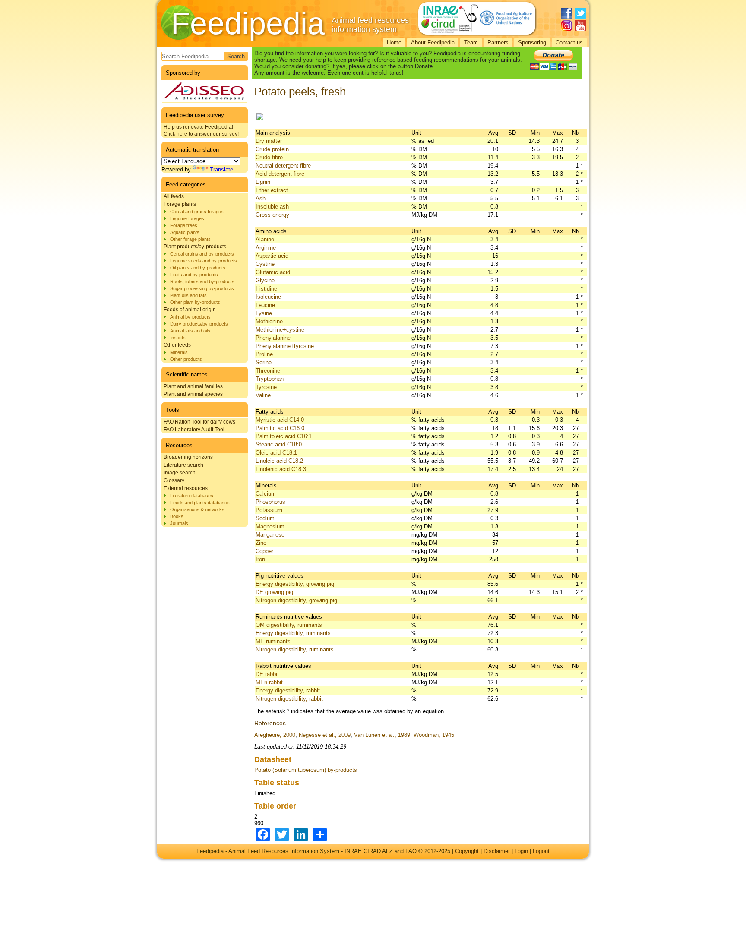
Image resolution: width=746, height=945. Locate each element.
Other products (186, 359)
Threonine (268, 370)
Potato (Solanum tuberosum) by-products (305, 770)
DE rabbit (267, 674)
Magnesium (270, 526)
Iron (260, 559)
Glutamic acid (273, 272)
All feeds (174, 196)
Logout (541, 851)
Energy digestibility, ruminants (293, 633)
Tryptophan (270, 379)
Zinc (261, 543)
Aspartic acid (272, 256)
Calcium (266, 493)
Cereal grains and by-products (202, 253)
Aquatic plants (184, 232)
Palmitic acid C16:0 (280, 428)
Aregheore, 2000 (274, 735)
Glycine (265, 280)
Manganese (270, 534)
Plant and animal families (193, 386)
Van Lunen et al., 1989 (382, 735)
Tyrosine (266, 387)
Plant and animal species (193, 394)
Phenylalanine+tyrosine (285, 346)
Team (471, 42)
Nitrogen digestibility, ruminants (295, 649)
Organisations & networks (197, 509)
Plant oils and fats (188, 295)
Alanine (265, 239)
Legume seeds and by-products (203, 260)
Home (394, 42)
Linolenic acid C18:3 (281, 469)
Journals (179, 523)
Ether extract (272, 190)
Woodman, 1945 (434, 735)
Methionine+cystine (280, 329)
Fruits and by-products (194, 274)
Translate (221, 169)
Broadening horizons (188, 457)
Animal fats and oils (190, 330)
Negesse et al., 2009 (325, 735)
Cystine (265, 264)
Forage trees (183, 225)
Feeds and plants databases (200, 502)
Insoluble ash (272, 206)
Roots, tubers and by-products (202, 281)
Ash (261, 198)
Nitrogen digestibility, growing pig (296, 600)
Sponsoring (532, 42)
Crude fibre (269, 157)
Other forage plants (190, 239)
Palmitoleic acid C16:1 (284, 436)
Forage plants (180, 204)
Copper (264, 551)
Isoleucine (268, 297)
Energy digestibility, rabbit (288, 690)
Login (521, 851)
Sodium (265, 518)
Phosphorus (270, 502)
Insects (178, 337)
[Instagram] (566, 25)
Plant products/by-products (195, 246)
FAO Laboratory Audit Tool (194, 430)
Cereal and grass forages (197, 211)
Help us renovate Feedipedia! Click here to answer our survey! (201, 130)
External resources (186, 488)
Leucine (265, 305)
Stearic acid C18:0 (279, 444)
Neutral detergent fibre (283, 165)
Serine (264, 362)
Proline (264, 354)
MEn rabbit (269, 682)
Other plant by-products (195, 302)
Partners (498, 42)
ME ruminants (273, 641)
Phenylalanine (273, 338)
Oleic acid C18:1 (276, 452)
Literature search (183, 465)
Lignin (263, 182)
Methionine (269, 321)
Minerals (179, 352)
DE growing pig (274, 592)
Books (176, 516)
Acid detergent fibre (280, 174)
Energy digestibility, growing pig (295, 584)
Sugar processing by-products (202, 288)
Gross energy (272, 215)
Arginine (266, 247)
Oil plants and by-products (197, 267)
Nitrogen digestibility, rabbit (289, 698)
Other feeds (177, 345)
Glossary (174, 480)
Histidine (266, 288)
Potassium (269, 510)
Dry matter (269, 141)
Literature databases (191, 495)
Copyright (467, 851)
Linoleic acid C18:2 (279, 461)
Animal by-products (190, 316)
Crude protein (272, 149)
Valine (263, 395)
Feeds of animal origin (190, 310)
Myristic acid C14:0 (280, 420)
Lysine (264, 313)
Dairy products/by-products (199, 323)
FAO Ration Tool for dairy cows (199, 422)
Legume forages (187, 218)
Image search (180, 473)
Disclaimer (497, 851)
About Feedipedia (433, 42)
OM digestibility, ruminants (289, 625)
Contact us (569, 42)
